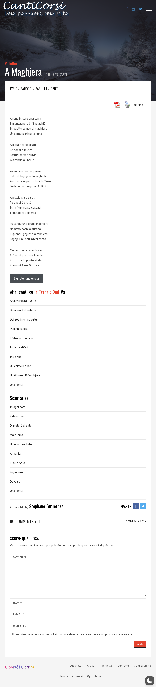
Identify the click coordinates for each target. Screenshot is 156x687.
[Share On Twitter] (143, 506)
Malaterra (16, 435)
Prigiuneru (16, 472)
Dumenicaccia (19, 329)
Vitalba (11, 63)
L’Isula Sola (17, 463)
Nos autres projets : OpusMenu (80, 676)
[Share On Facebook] (136, 506)
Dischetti (76, 665)
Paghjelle (106, 665)
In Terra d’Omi (57, 74)
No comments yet (25, 521)
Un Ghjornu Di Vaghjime (25, 375)
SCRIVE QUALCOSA (136, 521)
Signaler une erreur (26, 278)
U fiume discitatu (21, 444)
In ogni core (17, 407)
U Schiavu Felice (20, 366)
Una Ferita (16, 385)
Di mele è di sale (21, 425)
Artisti (91, 665)
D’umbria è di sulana (23, 310)
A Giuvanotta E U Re (23, 301)
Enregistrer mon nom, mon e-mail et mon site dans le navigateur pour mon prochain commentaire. (73, 634)
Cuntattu (123, 665)
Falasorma (17, 416)
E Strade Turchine (21, 338)
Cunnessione (142, 665)
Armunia (15, 453)
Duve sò (15, 481)
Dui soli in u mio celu (23, 319)
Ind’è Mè (15, 357)
